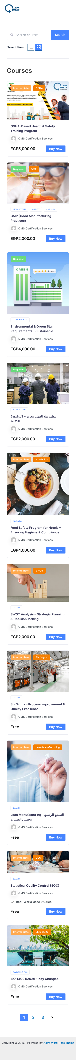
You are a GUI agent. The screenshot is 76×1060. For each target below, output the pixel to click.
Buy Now (55, 149)
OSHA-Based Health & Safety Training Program (33, 128)
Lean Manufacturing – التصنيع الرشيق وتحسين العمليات (37, 817)
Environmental (20, 320)
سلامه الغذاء (50, 209)
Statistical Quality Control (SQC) (35, 885)
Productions (19, 209)
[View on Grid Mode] (38, 47)
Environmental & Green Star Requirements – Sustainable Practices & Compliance (32, 328)
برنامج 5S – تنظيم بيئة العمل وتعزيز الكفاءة (33, 418)
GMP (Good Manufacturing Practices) (31, 218)
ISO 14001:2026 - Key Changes (34, 979)
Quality (36, 209)
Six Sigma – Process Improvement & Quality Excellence (38, 706)
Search (60, 35)
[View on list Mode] (30, 47)
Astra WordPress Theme (58, 1042)
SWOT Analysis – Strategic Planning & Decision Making (38, 616)
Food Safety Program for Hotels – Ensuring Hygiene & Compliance (36, 530)
